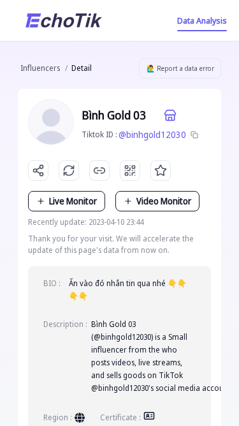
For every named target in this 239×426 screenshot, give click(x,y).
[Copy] (194, 135)
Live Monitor (73, 201)
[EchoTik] (63, 20)
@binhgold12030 (152, 134)
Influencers (40, 68)
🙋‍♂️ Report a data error (180, 68)
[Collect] (160, 170)
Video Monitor (163, 201)
